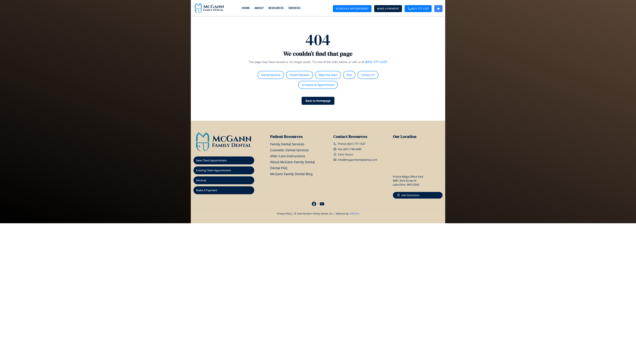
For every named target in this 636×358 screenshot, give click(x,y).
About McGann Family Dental (292, 162)
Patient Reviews (299, 75)
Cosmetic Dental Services (289, 150)
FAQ (349, 75)
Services (294, 8)
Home (246, 8)
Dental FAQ (279, 168)
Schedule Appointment (352, 8)
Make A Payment (388, 8)
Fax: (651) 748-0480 (349, 149)
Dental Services (270, 75)
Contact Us (368, 75)
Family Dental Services (287, 144)
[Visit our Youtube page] (322, 204)
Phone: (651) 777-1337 (351, 144)
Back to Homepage (318, 101)
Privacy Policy (284, 213)
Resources (276, 8)
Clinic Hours (345, 154)
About (259, 8)
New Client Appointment (211, 160)
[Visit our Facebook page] (314, 204)
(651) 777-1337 (420, 8)
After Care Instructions (287, 156)
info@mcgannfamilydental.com (357, 160)
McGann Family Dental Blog (291, 174)
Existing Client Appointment (213, 170)
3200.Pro (354, 213)
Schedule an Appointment (318, 85)
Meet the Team (328, 75)
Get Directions (410, 195)
